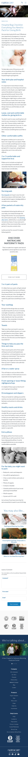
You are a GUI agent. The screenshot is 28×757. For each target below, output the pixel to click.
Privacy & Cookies (14, 724)
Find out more (14, 277)
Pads (14, 698)
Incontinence (14, 708)
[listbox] (14, 653)
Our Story (14, 674)
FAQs (14, 716)
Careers (14, 687)
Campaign (14, 682)
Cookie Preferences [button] (14, 726)
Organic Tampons (14, 695)
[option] (14, 653)
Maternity (14, 706)
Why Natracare (14, 672)
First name (5, 591)
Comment (5, 578)
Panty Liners (14, 700)
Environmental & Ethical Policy (14, 732)
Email (4, 597)
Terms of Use (14, 729)
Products (14, 677)
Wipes (14, 703)
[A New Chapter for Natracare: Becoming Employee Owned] (14, 650)
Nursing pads (6, 195)
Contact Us (14, 719)
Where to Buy (14, 679)
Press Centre (14, 721)
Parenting (5, 21)
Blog (14, 685)
